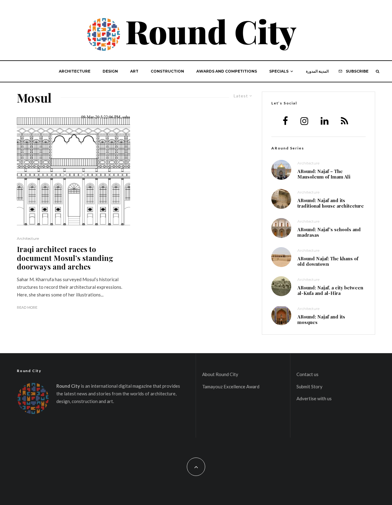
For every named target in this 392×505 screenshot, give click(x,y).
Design (110, 71)
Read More (27, 307)
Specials (278, 71)
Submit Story (309, 386)
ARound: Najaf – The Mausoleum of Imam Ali (323, 173)
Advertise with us (314, 398)
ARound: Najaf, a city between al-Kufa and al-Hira (330, 290)
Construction (167, 71)
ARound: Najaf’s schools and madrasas (329, 232)
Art (134, 71)
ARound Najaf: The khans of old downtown (327, 261)
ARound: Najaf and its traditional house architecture (330, 203)
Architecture (74, 71)
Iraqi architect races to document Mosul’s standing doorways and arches (65, 258)
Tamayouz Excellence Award (230, 386)
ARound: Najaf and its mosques (321, 319)
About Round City (220, 374)
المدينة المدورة (317, 71)
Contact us (307, 374)
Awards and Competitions (226, 71)
